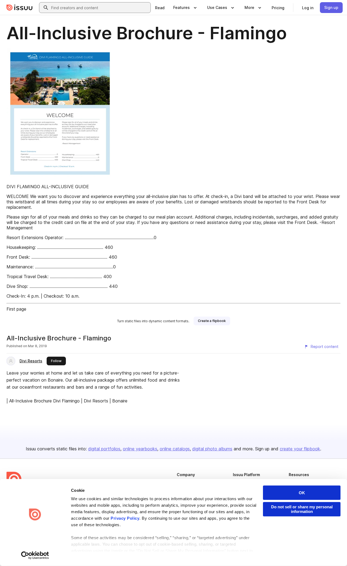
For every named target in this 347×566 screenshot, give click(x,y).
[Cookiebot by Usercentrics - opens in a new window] (35, 555)
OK (302, 492)
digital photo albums (212, 448)
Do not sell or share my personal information (302, 509)
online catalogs (175, 448)
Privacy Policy (125, 518)
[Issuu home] (19, 8)
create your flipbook (300, 448)
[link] (160, 7)
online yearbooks (140, 448)
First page (16, 309)
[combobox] (99, 7)
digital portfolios (104, 448)
